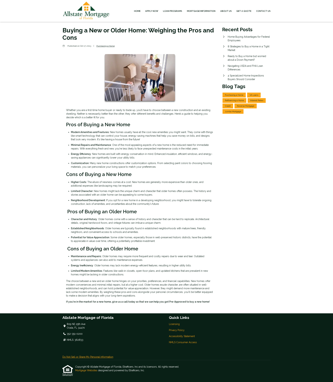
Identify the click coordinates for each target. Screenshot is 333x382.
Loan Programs (172, 11)
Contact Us (263, 11)
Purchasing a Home (105, 46)
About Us (226, 11)
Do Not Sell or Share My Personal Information (87, 356)
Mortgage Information (201, 11)
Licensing (174, 324)
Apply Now (151, 11)
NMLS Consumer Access (183, 342)
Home (137, 11)
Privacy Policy (177, 330)
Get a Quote (243, 11)
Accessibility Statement (182, 336)
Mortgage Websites (86, 370)
